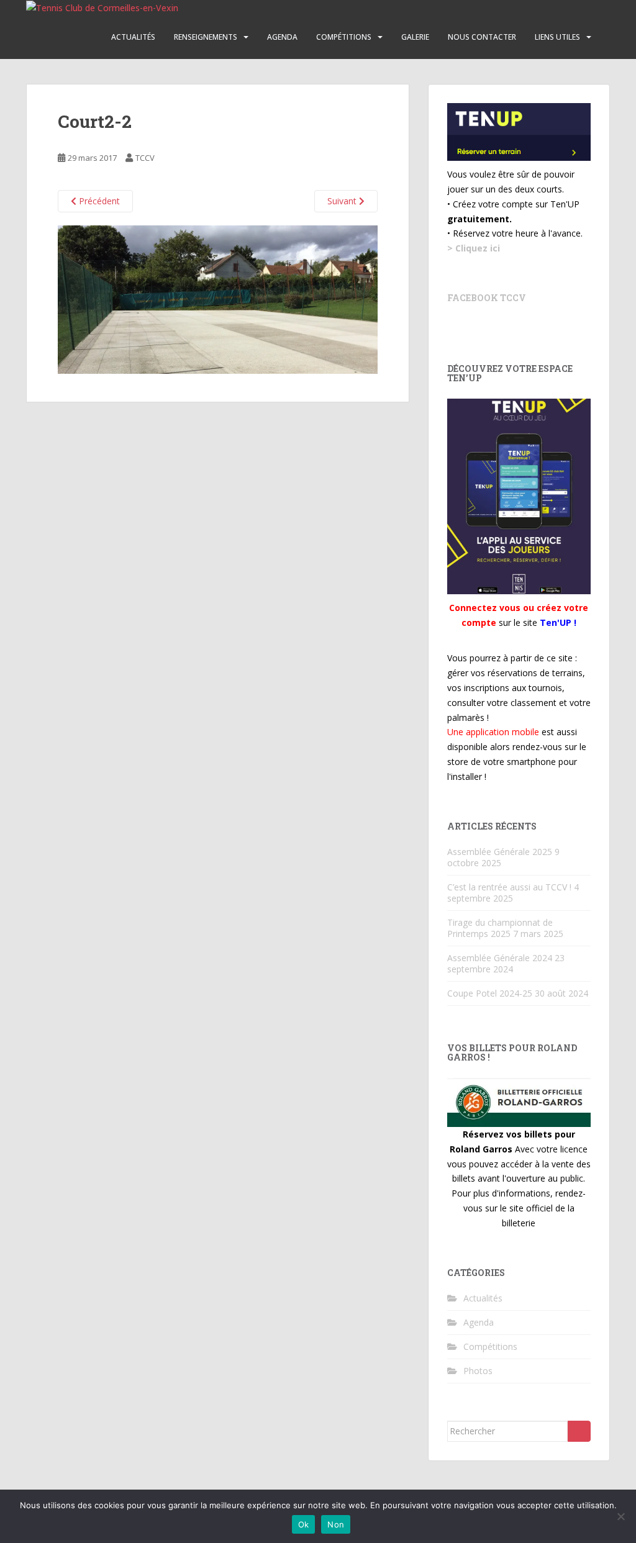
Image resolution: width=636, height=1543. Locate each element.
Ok (303, 1524)
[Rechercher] (579, 1431)
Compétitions (343, 37)
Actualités (133, 37)
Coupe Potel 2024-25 (489, 993)
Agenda (282, 37)
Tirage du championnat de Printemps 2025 (500, 927)
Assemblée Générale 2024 (499, 958)
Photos (478, 1371)
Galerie (415, 37)
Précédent (98, 201)
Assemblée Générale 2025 (499, 851)
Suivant (343, 201)
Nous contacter (482, 37)
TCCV (145, 157)
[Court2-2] (218, 298)
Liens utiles (557, 37)
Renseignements (205, 37)
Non (335, 1524)
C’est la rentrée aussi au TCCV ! (509, 887)
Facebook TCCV (486, 298)
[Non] (620, 1516)
